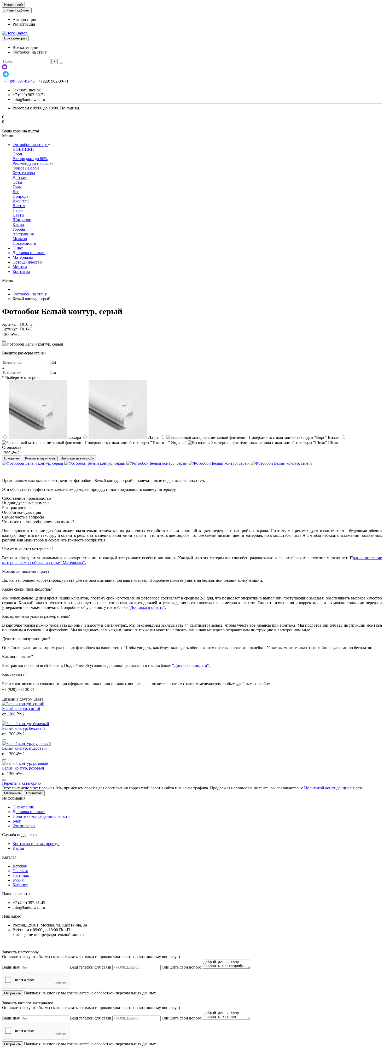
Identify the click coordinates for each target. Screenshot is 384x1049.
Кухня (18, 880)
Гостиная (21, 875)
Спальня (20, 871)
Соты (17, 182)
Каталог (9, 857)
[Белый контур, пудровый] (26, 743)
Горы (17, 187)
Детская (20, 866)
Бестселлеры (24, 173)
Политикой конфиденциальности (334, 788)
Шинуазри (22, 220)
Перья (18, 210)
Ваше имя (11, 967)
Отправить (12, 993)
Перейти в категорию (21, 783)
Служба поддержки (19, 834)
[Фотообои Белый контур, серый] (32, 463)
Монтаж (20, 267)
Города (19, 229)
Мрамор (20, 238)
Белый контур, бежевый (23, 728)
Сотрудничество (27, 262)
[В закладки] (4, 341)
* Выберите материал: (22, 377)
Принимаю (34, 793)
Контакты (21, 271)
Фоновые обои (26, 168)
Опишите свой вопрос (182, 967)
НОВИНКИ (23, 149)
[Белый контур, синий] (23, 704)
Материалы (23, 257)
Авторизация (24, 19)
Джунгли (21, 201)
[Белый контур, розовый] (25, 763)
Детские (20, 177)
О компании (23, 807)
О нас (18, 248)
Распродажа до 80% (30, 158)
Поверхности (24, 243)
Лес (16, 191)
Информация (13, 798)
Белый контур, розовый (23, 768)
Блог (17, 821)
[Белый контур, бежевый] (25, 723)
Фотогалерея (24, 826)
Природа (20, 196)
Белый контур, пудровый (24, 748)
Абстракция (23, 234)
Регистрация (24, 24)
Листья (19, 205)
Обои (17, 154)
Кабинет (20, 885)
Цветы (18, 215)
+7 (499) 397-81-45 (18, 81)
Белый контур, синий (21, 708)
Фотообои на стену (30, 144)
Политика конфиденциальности (41, 816)
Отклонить (12, 793)
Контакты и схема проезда (36, 843)
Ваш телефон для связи (90, 967)
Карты (18, 224)
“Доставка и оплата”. (147, 607)
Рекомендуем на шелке (33, 163)
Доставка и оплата (29, 252)
